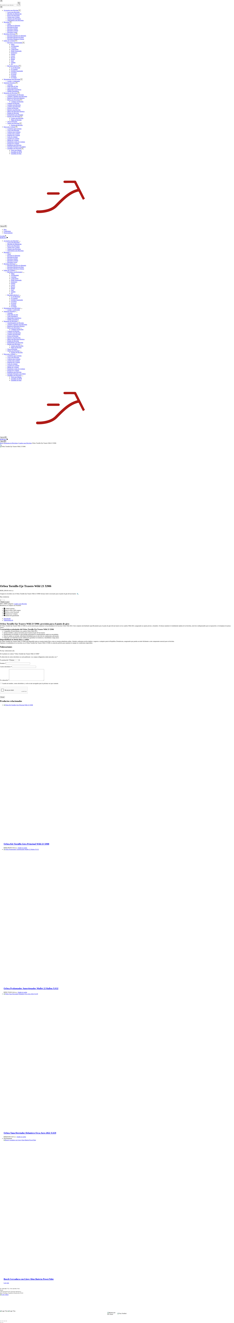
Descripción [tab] (7, 618)
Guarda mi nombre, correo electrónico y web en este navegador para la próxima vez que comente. (30, 683)
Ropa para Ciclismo (9, 354)
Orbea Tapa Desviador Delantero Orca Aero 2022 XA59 (30, 1133)
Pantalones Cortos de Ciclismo (16, 369)
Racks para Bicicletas (13, 246)
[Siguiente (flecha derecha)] (2, 1322)
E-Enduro (14, 301)
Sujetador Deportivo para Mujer (16, 374)
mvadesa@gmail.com (9, 1290)
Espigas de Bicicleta (17, 352)
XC (12, 293)
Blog (5, 229)
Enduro (13, 283)
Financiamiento (8, 233)
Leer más (6, 1283)
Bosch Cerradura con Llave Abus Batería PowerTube (29, 1279)
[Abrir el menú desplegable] (19, 241)
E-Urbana (14, 306)
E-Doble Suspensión (17, 300)
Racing (13, 287)
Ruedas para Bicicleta (13, 344)
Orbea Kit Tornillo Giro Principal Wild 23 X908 (26, 844)
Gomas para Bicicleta (17, 346)
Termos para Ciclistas (13, 247)
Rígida (13, 288)
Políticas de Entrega (5, 1300)
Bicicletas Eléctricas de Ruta (15, 267)
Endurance (14, 282)
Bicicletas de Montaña (13, 255)
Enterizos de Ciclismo (13, 362)
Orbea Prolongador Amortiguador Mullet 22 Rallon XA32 (31, 988)
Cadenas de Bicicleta (13, 331)
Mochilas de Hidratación (14, 244)
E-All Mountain (15, 296)
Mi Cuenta (2, 1306)
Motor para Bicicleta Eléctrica (15, 339)
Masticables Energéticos (14, 318)
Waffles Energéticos (13, 319)
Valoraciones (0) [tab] (8, 620)
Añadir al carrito (5, 602)
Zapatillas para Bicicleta (14, 375)
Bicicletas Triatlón (12, 259)
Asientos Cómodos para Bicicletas (17, 324)
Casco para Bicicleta (13, 357)
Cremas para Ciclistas (13, 360)
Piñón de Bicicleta (16, 347)
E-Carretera (14, 298)
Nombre (3, 663)
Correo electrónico (6, 666)
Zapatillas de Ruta (16, 380)
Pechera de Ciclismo (13, 370)
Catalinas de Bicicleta (17, 329)
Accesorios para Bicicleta (11, 241)
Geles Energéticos (12, 316)
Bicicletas (6, 252)
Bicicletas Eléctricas (9, 264)
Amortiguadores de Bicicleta (15, 323)
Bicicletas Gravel (12, 262)
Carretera (13, 277)
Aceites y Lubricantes (13, 310)
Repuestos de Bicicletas (10, 321)
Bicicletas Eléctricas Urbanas (15, 269)
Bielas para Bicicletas (13, 328)
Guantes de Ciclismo (13, 365)
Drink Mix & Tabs (12, 314)
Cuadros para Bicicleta (13, 334)
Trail (12, 290)
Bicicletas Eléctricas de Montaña (16, 265)
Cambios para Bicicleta (14, 333)
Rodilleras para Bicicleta (14, 372)
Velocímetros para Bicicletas (15, 250)
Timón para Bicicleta (13, 351)
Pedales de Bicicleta (13, 341)
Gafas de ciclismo (12, 364)
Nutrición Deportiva (9, 311)
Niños (9, 254)
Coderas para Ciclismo (13, 359)
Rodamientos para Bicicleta (15, 342)
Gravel (13, 285)
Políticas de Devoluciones (6, 1299)
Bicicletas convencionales (14, 272)
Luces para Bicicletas (13, 242)
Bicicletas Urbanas (12, 260)
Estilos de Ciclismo (9, 270)
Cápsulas (10, 313)
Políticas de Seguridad (5, 1302)
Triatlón (13, 291)
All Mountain (15, 275)
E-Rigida (13, 305)
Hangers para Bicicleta (13, 337)
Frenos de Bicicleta (12, 336)
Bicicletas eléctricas (13, 295)
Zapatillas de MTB (16, 378)
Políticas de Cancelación (6, 1297)
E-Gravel (13, 303)
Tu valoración (4, 680)
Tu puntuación (4, 660)
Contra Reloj (14, 278)
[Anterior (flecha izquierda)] (0, 1322)
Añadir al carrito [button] (22, 848)
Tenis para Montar (16, 377)
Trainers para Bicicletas (14, 249)
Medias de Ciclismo (13, 367)
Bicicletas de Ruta (12, 257)
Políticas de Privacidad (5, 1304)
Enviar (2, 697)
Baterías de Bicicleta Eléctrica (15, 326)
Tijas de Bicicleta (12, 349)
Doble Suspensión (16, 280)
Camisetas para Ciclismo (14, 355)
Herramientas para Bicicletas (12, 308)
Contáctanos (7, 231)
